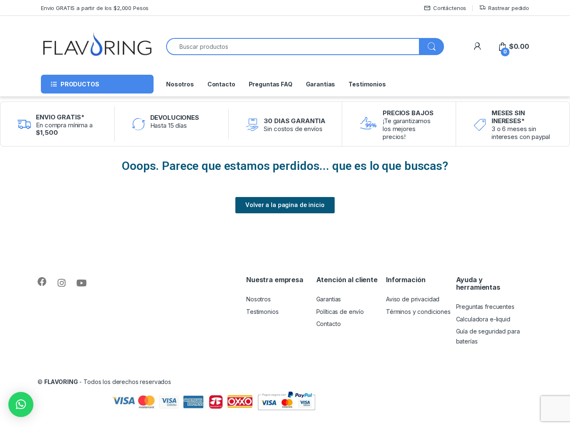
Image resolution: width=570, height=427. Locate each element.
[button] (20, 404)
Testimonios (367, 84)
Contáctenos (449, 8)
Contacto (221, 84)
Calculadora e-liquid (483, 319)
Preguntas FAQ (271, 84)
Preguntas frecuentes (485, 306)
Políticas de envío (340, 311)
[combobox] (292, 46)
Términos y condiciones (418, 311)
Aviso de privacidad (412, 299)
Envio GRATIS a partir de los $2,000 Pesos (95, 8)
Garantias (328, 299)
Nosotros (180, 84)
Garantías (320, 84)
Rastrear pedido (508, 8)
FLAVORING (61, 381)
